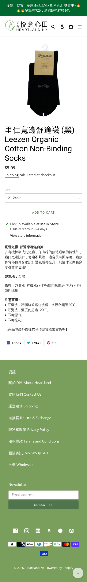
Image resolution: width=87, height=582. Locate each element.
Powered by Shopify (59, 568)
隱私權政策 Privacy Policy (28, 429)
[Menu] (79, 26)
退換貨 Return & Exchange (29, 417)
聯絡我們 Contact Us (24, 394)
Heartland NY (35, 568)
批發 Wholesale (21, 464)
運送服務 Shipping (23, 406)
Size (7, 190)
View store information (27, 235)
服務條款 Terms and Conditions (34, 441)
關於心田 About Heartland (29, 382)
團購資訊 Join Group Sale (28, 453)
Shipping (12, 175)
